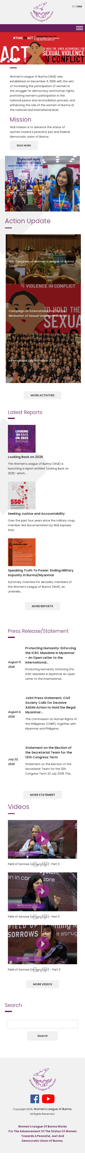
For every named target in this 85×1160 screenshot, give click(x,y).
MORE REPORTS (42, 606)
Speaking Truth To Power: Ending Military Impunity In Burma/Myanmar (41, 572)
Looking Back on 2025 (25, 457)
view (42, 838)
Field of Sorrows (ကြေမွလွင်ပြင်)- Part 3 (34, 864)
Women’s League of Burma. (53, 1109)
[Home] (41, 12)
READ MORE (24, 145)
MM (79, 6)
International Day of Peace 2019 (32, 360)
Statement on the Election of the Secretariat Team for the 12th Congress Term (48, 752)
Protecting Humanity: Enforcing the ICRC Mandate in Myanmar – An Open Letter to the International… (50, 655)
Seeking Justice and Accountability (36, 513)
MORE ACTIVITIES (43, 395)
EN (73, 6)
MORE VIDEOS (42, 984)
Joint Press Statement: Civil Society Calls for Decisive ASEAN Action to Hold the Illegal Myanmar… (50, 705)
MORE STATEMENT (42, 795)
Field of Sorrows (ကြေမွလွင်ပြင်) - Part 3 (34, 970)
